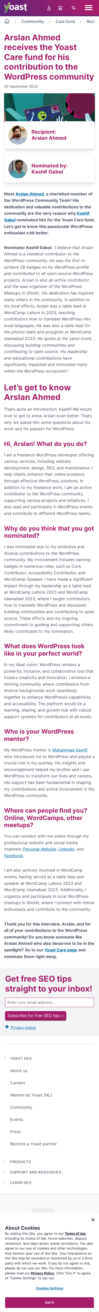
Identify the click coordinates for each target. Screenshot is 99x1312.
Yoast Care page (60, 949)
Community (32, 21)
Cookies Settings (49, 1288)
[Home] (7, 22)
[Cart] (61, 8)
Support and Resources (35, 1172)
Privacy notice (23, 1027)
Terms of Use (75, 1233)
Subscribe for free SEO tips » (36, 1015)
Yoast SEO (21, 1058)
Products (20, 1162)
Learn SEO (20, 1182)
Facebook (13, 855)
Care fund (65, 21)
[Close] (92, 1219)
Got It (49, 1302)
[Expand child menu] (5, 1162)
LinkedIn (66, 849)
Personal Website (39, 849)
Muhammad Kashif (69, 749)
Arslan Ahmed (29, 193)
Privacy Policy (42, 1273)
